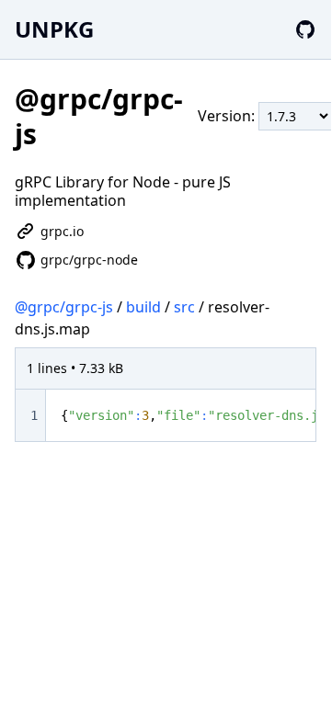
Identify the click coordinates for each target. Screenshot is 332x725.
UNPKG (54, 29)
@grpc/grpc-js (64, 307)
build (143, 307)
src (184, 307)
